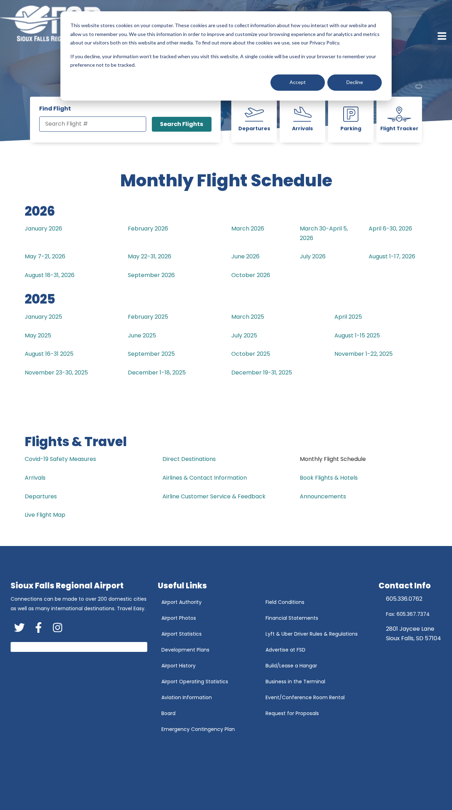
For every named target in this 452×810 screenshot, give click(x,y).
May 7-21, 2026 (45, 256)
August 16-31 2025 (49, 354)
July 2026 (313, 256)
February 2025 (148, 317)
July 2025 (244, 335)
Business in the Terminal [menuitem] (295, 681)
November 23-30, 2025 (56, 372)
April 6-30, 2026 (390, 228)
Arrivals (35, 478)
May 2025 (38, 335)
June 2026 (245, 256)
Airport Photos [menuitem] (178, 618)
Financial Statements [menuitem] (292, 618)
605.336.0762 (404, 599)
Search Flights (181, 124)
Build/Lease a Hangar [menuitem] (291, 665)
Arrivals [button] (302, 128)
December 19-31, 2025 (261, 372)
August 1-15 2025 (357, 335)
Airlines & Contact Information (204, 478)
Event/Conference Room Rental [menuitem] (305, 697)
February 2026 (148, 228)
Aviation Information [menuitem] (186, 697)
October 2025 (250, 354)
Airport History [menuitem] (178, 665)
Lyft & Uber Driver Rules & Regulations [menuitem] (312, 633)
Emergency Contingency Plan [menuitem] (198, 729)
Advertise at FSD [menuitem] (285, 649)
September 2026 (151, 275)
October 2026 (250, 275)
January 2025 (43, 317)
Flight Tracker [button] (399, 128)
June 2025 (142, 335)
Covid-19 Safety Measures (60, 459)
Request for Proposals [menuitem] (292, 713)
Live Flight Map (45, 515)
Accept (298, 82)
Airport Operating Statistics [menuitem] (194, 681)
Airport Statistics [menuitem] (181, 633)
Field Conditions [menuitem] (285, 602)
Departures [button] (254, 128)
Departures (41, 496)
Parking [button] (350, 128)
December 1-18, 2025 (157, 372)
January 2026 (43, 228)
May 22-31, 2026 (149, 256)
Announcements (323, 496)
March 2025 (247, 317)
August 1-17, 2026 (392, 256)
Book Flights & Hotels (329, 478)
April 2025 (348, 317)
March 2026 (247, 228)
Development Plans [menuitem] (185, 649)
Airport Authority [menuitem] (181, 602)
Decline (354, 82)
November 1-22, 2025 (363, 354)
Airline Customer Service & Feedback (214, 496)
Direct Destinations (189, 459)
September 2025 (151, 354)
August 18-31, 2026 (50, 275)
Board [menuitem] (168, 713)
